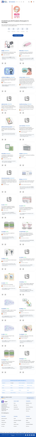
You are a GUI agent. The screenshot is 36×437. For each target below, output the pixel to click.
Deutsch (19, 432)
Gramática (15, 416)
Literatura (28, 387)
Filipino (9, 432)
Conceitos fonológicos (29, 424)
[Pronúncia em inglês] (21, 2)
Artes (3, 387)
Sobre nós (15, 405)
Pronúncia (28, 416)
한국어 (31, 432)
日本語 (26, 432)
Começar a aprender (18, 35)
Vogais (27, 420)
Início (14, 403)
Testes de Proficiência (29, 407)
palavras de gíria (4, 418)
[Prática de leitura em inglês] (23, 2)
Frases (15, 418)
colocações (3, 420)
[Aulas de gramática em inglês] (17, 2)
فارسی (12, 432)
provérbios (3, 424)
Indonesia (15, 432)
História (3, 385)
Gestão (28, 390)
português (22, 432)
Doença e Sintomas (13, 392)
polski (33, 432)
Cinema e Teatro (21, 387)
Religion (12, 385)
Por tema (27, 405)
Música (11, 387)
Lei (19, 392)
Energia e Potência (29, 392)
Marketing (12, 390)
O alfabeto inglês (28, 418)
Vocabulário (28, 401)
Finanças (20, 390)
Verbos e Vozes (16, 424)
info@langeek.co (6, 412)
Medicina (3, 392)
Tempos (15, 422)
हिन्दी (4, 432)
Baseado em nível (29, 403)
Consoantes (28, 422)
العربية (6, 432)
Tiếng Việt (1, 432)
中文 (28, 432)
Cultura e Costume (21, 385)
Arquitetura (3, 390)
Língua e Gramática (29, 385)
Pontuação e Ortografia (17, 420)
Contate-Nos (16, 407)
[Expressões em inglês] (19, 2)
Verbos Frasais (4, 422)
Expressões (4, 416)
